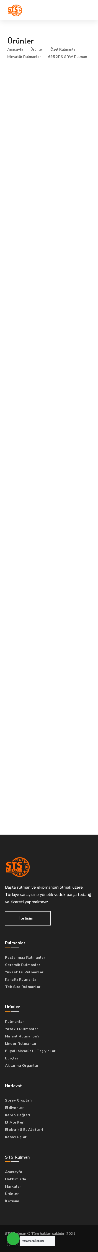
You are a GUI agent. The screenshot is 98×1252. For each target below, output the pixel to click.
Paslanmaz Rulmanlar (25, 957)
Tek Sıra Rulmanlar (23, 986)
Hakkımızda (15, 1179)
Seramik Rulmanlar (22, 964)
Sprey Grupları (18, 1100)
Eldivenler (14, 1107)
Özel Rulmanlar (63, 49)
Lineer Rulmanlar (21, 1043)
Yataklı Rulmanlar (21, 1029)
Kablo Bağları (17, 1115)
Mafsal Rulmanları (22, 1036)
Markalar (13, 1186)
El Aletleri (15, 1122)
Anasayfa (15, 49)
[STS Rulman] (15, 10)
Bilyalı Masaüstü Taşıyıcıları (31, 1050)
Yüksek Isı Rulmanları (25, 972)
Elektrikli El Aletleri (24, 1129)
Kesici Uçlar (16, 1137)
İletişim (12, 1201)
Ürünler (37, 49)
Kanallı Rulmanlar (21, 979)
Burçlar (11, 1058)
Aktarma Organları (22, 1065)
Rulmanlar (14, 1021)
